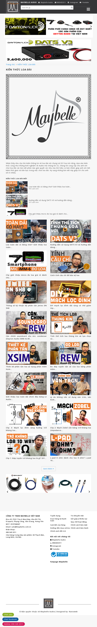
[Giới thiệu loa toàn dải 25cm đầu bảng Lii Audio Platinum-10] (26, 383)
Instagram (74, 2)
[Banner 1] (48, 26)
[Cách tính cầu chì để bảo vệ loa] (70, 261)
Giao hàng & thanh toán (58, 520)
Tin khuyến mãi (77, 516)
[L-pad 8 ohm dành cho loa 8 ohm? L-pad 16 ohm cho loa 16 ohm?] (70, 444)
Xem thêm (48, 469)
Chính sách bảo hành (79, 528)
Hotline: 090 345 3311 (13, 624)
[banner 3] (48, 483)
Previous (6, 26)
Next (91, 26)
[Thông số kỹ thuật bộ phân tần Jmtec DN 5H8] (26, 292)
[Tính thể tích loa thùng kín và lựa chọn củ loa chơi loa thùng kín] (70, 322)
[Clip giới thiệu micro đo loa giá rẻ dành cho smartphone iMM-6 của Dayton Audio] (17, 214)
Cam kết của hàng (57, 525)
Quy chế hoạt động (79, 522)
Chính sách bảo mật (79, 525)
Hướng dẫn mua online (60, 528)
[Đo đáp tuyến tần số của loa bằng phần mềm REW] (70, 353)
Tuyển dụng (55, 516)
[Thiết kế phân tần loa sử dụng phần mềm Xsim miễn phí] (26, 353)
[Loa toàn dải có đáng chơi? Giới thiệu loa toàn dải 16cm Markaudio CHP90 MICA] (17, 187)
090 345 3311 (11, 532)
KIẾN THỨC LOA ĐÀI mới (16, 178)
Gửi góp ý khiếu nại (79, 519)
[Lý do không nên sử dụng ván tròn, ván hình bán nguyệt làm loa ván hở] (70, 383)
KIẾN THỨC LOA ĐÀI (26, 64)
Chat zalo (8, 614)
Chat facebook (10, 619)
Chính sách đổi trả (58, 531)
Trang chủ (10, 64)
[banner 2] (48, 50)
